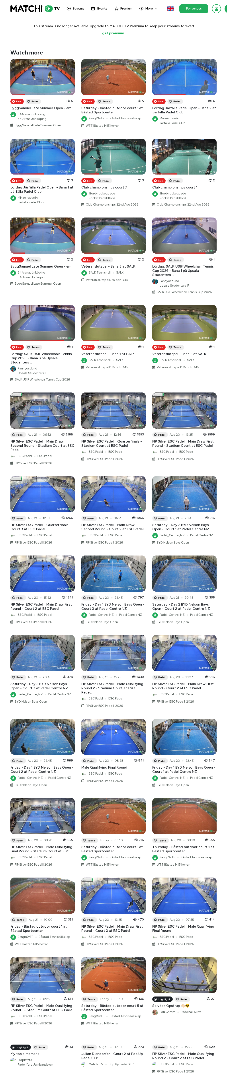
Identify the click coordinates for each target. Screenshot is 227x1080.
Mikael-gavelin (170, 118)
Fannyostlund (169, 281)
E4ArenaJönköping (31, 114)
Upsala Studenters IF (174, 285)
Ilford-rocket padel (102, 193)
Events (102, 8)
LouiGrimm (167, 1012)
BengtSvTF (96, 118)
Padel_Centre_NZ (172, 535)
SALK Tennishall (100, 272)
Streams (78, 8)
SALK (119, 272)
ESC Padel (25, 456)
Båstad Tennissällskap (125, 118)
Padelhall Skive (191, 1012)
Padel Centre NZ (201, 535)
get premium (113, 33)
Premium (126, 8)
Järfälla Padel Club (173, 123)
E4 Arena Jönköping (32, 119)
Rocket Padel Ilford (102, 198)
